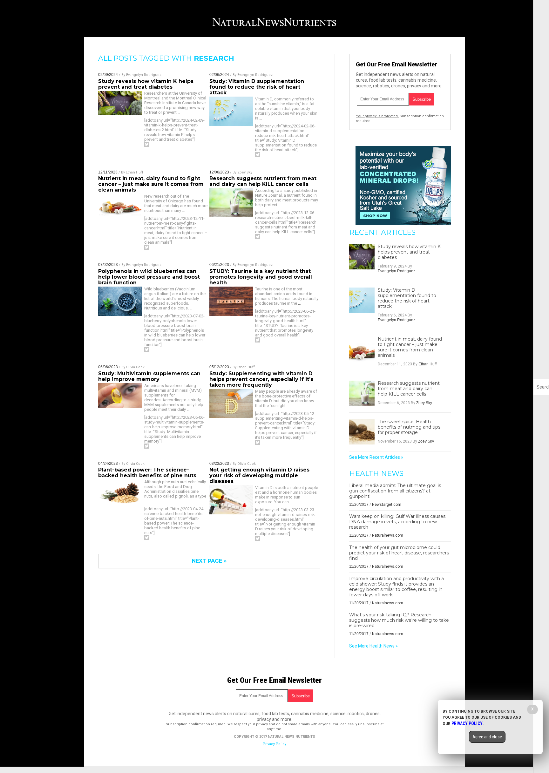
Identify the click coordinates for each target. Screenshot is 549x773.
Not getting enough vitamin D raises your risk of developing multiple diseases (259, 475)
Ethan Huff (134, 172)
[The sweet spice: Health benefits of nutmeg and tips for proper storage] (362, 431)
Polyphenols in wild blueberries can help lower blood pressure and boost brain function (149, 277)
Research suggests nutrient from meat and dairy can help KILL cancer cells (262, 181)
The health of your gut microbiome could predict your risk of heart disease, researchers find (399, 553)
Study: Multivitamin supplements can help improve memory (149, 376)
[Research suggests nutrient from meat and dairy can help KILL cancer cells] (362, 393)
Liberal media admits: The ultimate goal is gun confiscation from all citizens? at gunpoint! (395, 491)
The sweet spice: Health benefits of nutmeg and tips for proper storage (409, 427)
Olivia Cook (135, 367)
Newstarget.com (386, 504)
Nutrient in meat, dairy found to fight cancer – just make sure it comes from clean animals (151, 184)
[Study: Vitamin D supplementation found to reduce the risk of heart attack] (362, 300)
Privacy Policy (274, 744)
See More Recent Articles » (376, 457)
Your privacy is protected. (377, 116)
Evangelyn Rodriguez (143, 75)
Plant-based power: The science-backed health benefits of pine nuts (147, 472)
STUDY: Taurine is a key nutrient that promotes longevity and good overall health (260, 277)
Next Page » (209, 561)
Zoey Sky (244, 172)
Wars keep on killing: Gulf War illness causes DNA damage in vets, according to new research (397, 521)
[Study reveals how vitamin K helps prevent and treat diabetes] (362, 256)
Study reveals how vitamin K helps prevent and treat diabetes (145, 84)
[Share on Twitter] (146, 144)
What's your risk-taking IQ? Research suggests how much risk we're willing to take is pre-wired (399, 620)
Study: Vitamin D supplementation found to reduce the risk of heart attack (256, 87)
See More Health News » (373, 645)
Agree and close (487, 736)
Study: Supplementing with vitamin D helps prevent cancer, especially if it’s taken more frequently (261, 379)
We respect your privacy (247, 724)
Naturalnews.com (387, 535)
